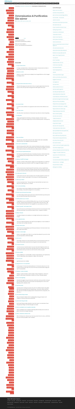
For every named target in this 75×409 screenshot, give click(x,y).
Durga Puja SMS (10, 37)
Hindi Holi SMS (10, 158)
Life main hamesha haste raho (58, 47)
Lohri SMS (11, 298)
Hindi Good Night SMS (10, 155)
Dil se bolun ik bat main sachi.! (58, 140)
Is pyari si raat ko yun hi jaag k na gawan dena (61, 145)
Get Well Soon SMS (9, 56)
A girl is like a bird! (20, 285)
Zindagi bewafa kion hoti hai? (58, 120)
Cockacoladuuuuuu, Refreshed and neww (60, 96)
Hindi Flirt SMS (10, 130)
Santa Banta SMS (10, 362)
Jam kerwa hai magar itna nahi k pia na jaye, (60, 99)
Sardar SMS (11, 365)
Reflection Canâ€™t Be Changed (22, 159)
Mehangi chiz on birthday (57, 167)
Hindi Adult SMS (10, 76)
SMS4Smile (8, 1)
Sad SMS (11, 360)
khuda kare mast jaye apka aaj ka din (59, 52)
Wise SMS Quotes (10, 385)
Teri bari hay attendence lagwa (58, 74)
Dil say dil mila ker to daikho (58, 164)
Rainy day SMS (10, 342)
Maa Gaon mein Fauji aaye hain (58, 125)
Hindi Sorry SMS (10, 258)
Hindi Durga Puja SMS (10, 115)
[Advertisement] (20, 10)
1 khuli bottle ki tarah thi (57, 34)
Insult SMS (11, 291)
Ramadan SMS (10, 347)
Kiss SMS (11, 296)
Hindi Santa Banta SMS (10, 250)
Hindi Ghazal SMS (9, 143)
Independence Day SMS (10, 284)
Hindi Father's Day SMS (10, 127)
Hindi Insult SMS (10, 169)
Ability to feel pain (20, 212)
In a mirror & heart (20, 104)
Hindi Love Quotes (10, 177)
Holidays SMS (10, 278)
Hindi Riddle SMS (10, 235)
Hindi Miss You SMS (11, 191)
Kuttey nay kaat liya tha (57, 41)
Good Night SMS (33, 3)
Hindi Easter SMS (10, 119)
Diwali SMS (11, 34)
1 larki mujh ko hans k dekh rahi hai (59, 128)
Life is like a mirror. (20, 110)
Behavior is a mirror (20, 71)
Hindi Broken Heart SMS (10, 101)
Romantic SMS (10, 355)
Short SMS (11, 367)
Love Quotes (11, 301)
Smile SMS (11, 370)
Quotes (57, 3)
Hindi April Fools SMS (10, 83)
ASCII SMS (11, 15)
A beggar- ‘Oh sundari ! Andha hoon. (59, 152)
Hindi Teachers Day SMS (10, 261)
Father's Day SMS (10, 47)
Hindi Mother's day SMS (10, 195)
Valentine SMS (10, 380)
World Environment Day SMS (10, 392)
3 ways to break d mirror (21, 65)
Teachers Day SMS (9, 377)
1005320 (54, 72)
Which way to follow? (20, 179)
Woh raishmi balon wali (57, 24)
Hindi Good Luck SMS (11, 147)
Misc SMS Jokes (10, 308)
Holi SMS (11, 275)
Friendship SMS (21, 3)
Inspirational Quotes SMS (11, 288)
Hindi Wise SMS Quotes (11, 272)
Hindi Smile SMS (10, 255)
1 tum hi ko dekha (56, 157)
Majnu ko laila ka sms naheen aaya (59, 108)
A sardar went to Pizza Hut (21, 173)
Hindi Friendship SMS (10, 134)
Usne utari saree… (56, 84)
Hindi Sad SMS (10, 246)
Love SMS (10, 3)
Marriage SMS (10, 306)
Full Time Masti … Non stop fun (58, 17)
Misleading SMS (10, 311)
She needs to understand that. (22, 143)
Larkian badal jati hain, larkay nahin (59, 94)
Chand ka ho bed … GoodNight (58, 162)
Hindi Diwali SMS (10, 112)
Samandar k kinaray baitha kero (58, 12)
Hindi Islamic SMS (9, 172)
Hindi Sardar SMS (9, 253)
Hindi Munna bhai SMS (10, 203)
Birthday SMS (47, 3)
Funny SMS (15, 3)
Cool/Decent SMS (10, 32)
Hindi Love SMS (10, 179)
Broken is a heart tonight (21, 231)
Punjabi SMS (11, 340)
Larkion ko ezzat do (56, 19)
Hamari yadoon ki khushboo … (58, 39)
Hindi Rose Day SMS (11, 243)
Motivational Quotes (47, 402)
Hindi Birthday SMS (11, 92)
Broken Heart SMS (10, 23)
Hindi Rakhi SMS (10, 229)
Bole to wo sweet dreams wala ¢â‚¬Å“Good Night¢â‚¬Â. (60, 45)
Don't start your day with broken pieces (24, 151)
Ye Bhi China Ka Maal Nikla (57, 64)
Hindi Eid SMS (10, 121)
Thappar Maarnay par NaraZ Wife (59, 111)
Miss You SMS (54, 400)
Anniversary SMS (10, 10)
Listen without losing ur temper (22, 294)
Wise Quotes (40, 402)
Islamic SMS (11, 293)
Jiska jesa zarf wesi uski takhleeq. (58, 101)
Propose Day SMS (10, 337)
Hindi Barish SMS (10, 89)
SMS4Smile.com (12, 407)
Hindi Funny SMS (10, 137)
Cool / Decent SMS (30, 400)
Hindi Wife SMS (10, 269)
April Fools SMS (10, 13)
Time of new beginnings (21, 277)
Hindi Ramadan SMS (11, 232)
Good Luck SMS (10, 61)
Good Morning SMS (40, 3)
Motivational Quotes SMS (10, 319)
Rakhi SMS (11, 345)
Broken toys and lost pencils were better (24, 192)
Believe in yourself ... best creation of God (24, 206)
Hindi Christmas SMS (11, 105)
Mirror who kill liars (20, 137)
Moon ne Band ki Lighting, (57, 113)
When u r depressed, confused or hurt (23, 313)
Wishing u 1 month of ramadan (22, 271)
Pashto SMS (11, 330)
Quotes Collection (10, 404)
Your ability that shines (21, 219)
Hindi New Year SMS (11, 207)
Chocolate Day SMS (11, 26)
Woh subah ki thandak (57, 142)
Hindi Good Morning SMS (10, 151)
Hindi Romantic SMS (11, 239)
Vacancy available (20, 252)
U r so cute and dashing (21, 185)
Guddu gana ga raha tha (57, 29)
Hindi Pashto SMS (10, 211)
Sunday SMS (11, 375)
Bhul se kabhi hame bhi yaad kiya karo (59, 135)
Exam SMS (11, 44)
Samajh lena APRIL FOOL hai (58, 62)
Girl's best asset (19, 258)
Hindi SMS (53, 3)
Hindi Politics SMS (9, 216)
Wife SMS (11, 382)
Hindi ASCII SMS (10, 86)
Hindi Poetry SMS (10, 213)
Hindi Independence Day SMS (10, 166)
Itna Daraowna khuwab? (57, 67)
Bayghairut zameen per (57, 79)
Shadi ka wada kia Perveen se (58, 86)
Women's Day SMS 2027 (10, 388)
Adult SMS (11, 8)
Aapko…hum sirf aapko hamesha (58, 55)
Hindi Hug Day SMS (11, 162)
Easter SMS (11, 39)
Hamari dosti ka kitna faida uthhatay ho (60, 50)
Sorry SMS (11, 372)
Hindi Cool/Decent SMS (10, 109)
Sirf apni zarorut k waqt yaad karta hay (59, 137)
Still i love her (19, 238)
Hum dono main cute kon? (57, 116)
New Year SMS (10, 325)
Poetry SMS (27, 3)
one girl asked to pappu (57, 123)
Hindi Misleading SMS (10, 187)
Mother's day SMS (10, 316)
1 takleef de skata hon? (57, 118)
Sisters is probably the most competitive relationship (26, 307)
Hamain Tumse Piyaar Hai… (58, 36)
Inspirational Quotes (54, 402)
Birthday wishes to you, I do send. (23, 198)
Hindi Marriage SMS (11, 183)
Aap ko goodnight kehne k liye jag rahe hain (60, 130)
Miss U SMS (11, 313)
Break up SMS (10, 20)
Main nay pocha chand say (57, 133)
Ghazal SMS (11, 59)
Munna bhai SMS (10, 322)
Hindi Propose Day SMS (10, 223)
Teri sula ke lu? (55, 57)
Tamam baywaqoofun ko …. (58, 69)
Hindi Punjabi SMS (9, 226)
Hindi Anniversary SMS (10, 79)
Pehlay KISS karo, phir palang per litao (59, 103)
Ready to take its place (21, 225)
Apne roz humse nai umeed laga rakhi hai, (60, 15)
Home (6, 3)
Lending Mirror (19, 115)
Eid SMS (11, 42)
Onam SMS (11, 327)
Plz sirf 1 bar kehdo (56, 60)
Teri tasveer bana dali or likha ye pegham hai (61, 159)
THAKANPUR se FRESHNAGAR (58, 32)
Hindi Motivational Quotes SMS (10, 199)
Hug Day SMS (10, 280)
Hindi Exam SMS (10, 124)
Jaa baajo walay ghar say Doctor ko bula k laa (61, 150)
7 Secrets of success (20, 244)
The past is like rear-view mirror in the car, (24, 83)
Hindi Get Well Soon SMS (10, 140)
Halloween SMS (10, 73)
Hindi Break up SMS (11, 96)
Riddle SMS (11, 352)
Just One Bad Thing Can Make (22, 300)
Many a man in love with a (57, 10)
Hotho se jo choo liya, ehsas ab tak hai (60, 77)
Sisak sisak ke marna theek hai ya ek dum (60, 22)
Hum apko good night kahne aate (59, 91)
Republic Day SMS (10, 350)
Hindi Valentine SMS (11, 265)
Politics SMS (11, 335)
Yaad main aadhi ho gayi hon (58, 89)
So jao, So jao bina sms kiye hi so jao (59, 27)
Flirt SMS (11, 49)
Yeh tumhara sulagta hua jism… (58, 147)
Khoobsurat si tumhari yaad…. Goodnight (60, 106)
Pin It (25, 38)
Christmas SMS (10, 29)
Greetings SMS (10, 71)
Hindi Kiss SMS (10, 174)
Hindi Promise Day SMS (10, 219)
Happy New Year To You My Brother (23, 263)
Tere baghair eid (56, 82)
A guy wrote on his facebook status (59, 154)
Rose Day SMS (10, 357)
